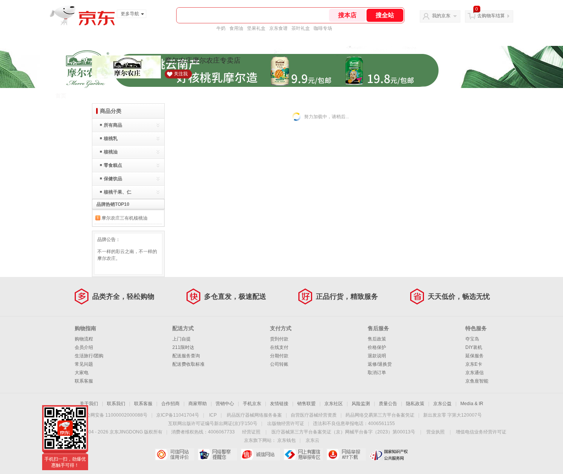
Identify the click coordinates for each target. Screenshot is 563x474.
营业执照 (435, 432)
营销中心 (225, 403)
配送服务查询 (186, 355)
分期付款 (279, 355)
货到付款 (279, 339)
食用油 (236, 28)
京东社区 (333, 403)
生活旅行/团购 (89, 355)
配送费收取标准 (188, 364)
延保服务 (474, 355)
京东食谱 (278, 28)
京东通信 (474, 372)
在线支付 (279, 347)
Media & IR (471, 403)
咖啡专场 (323, 28)
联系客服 (84, 381)
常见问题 (84, 364)
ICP (213, 415)
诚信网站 (260, 454)
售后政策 (377, 339)
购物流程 (84, 339)
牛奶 (221, 28)
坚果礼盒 (256, 28)
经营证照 (251, 432)
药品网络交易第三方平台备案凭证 (379, 415)
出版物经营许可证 (285, 423)
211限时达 (183, 347)
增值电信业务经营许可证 (481, 432)
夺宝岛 (472, 339)
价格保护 (377, 347)
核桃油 (111, 152)
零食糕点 (113, 165)
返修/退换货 (380, 364)
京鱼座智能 (476, 381)
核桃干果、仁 (117, 192)
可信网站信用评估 (174, 454)
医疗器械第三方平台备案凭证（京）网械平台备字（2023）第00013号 (343, 432)
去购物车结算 (491, 15)
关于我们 (89, 403)
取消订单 (377, 372)
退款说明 (377, 355)
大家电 (81, 372)
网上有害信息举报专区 (303, 454)
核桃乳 (111, 138)
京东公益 (442, 403)
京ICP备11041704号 (177, 415)
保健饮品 (113, 178)
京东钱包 (286, 440)
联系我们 (116, 403)
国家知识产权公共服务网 (389, 454)
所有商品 (113, 125)
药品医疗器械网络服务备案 (254, 415)
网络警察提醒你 (217, 454)
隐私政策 (415, 403)
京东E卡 (473, 364)
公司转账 (279, 364)
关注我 (181, 74)
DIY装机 (473, 347)
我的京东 (441, 15)
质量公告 (388, 403)
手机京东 (252, 403)
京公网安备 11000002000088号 (114, 415)
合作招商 (170, 403)
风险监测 (361, 403)
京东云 (312, 440)
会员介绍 (84, 347)
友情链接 (279, 403)
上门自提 (181, 339)
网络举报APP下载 (346, 454)
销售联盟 (306, 403)
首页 (61, 96)
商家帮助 (197, 403)
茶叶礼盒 (300, 28)
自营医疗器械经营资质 (314, 415)
